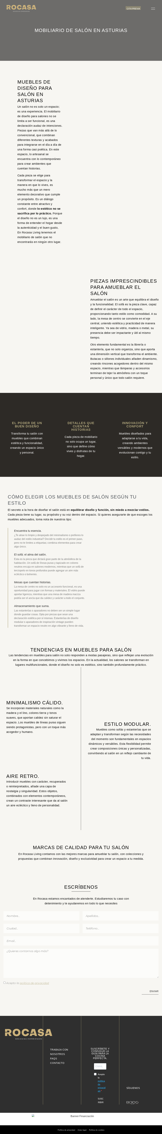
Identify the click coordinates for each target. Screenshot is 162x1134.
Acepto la (27, 983)
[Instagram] (133, 1093)
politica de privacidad (34, 983)
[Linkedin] (128, 1093)
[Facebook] (138, 1093)
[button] (145, 8)
